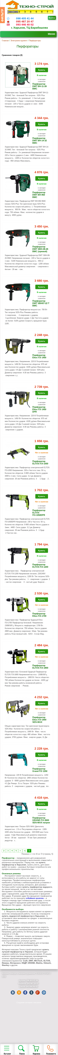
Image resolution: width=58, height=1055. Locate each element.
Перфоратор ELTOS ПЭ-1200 (40, 565)
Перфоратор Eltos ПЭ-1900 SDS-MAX (39, 719)
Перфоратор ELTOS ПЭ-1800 (40, 666)
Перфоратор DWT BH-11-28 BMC (39, 86)
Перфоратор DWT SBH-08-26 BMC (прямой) (40, 249)
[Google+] (37, 992)
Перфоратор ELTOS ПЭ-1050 (40, 462)
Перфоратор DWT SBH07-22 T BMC (40, 303)
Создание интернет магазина (28, 1002)
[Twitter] (31, 992)
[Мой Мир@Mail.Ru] (44, 992)
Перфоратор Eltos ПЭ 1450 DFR (39, 409)
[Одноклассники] (19, 992)
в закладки (41, 79)
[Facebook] (25, 992)
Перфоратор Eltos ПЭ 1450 (39, 356)
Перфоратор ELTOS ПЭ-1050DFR (38, 512)
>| (25, 851)
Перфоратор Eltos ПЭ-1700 (39, 614)
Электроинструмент (18, 41)
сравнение (41, 81)
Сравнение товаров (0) (12, 55)
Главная (5, 41)
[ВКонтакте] (13, 992)
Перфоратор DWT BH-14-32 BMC (39, 140)
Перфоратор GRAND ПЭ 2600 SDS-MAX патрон (41, 820)
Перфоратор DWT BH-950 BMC (38, 194)
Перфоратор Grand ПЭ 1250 (39, 770)
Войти (52, 18)
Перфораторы (35, 41)
